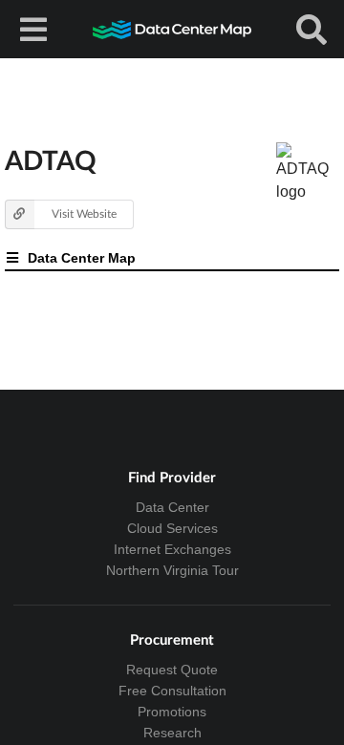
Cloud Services (172, 528)
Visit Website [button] (84, 213)
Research (172, 732)
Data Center (172, 507)
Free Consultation (172, 690)
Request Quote (172, 669)
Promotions (172, 711)
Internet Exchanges (172, 549)
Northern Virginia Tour (172, 570)
